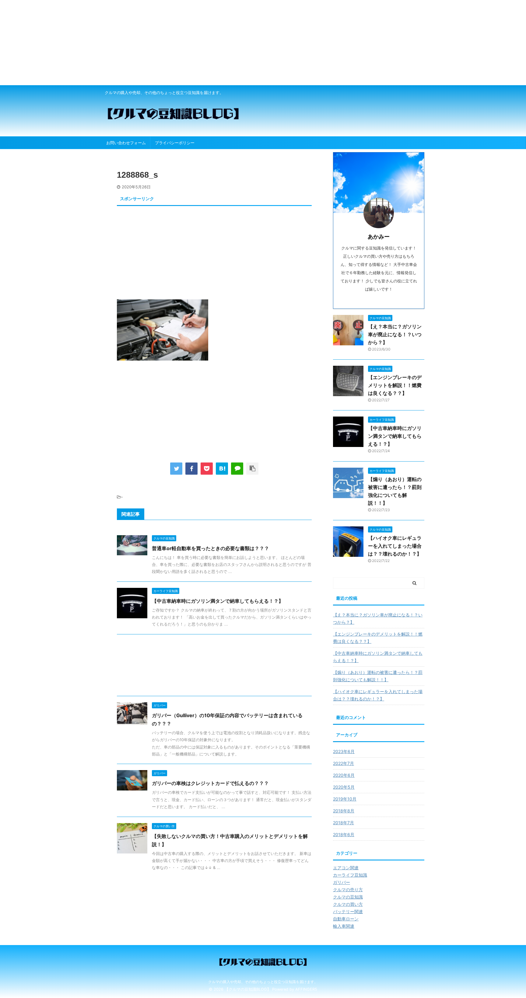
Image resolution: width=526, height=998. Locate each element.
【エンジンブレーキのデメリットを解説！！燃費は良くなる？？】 (395, 385)
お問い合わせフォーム (126, 142)
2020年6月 (344, 775)
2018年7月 (343, 822)
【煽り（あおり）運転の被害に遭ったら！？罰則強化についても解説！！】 (378, 676)
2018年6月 (343, 834)
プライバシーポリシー (175, 142)
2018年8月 (343, 810)
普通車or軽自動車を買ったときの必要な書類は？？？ (210, 548)
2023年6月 (344, 751)
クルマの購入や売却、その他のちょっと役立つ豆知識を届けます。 (263, 981)
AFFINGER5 (306, 989)
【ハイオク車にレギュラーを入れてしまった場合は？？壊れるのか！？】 (395, 546)
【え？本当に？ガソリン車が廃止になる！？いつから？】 (395, 334)
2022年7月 (343, 763)
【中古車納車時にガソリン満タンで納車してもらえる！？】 (217, 601)
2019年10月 (344, 798)
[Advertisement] (182, 42)
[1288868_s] (222, 468)
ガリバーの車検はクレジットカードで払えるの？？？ (210, 783)
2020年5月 (344, 787)
